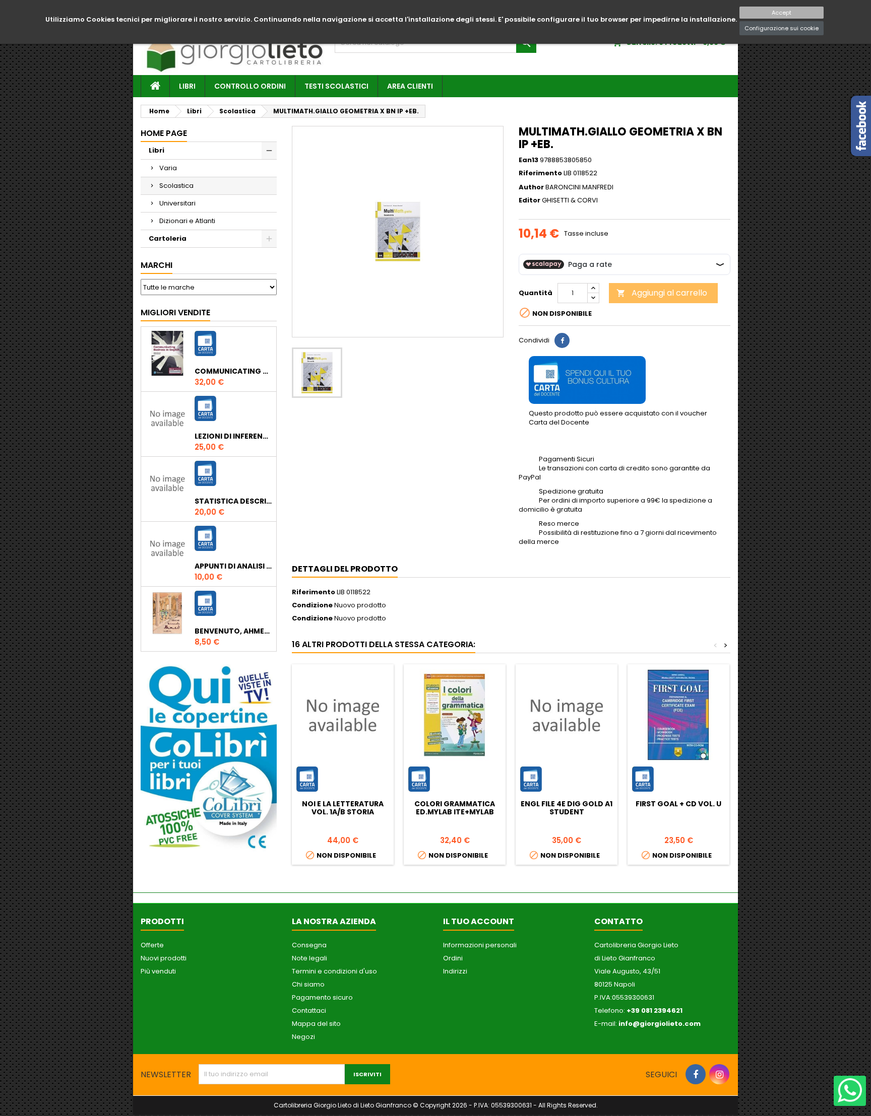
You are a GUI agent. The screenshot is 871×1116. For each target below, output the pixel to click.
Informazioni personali (480, 945)
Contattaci (309, 1010)
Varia (168, 168)
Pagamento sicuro (322, 997)
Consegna (309, 945)
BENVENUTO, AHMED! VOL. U (233, 631)
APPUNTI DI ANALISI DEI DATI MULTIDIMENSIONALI (233, 566)
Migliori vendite (175, 312)
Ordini (453, 958)
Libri (187, 86)
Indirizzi (455, 971)
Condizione (312, 605)
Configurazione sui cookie (781, 28)
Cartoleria (167, 238)
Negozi (303, 1036)
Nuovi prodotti (163, 958)
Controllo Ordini (250, 86)
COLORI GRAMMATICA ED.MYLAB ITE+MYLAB (454, 808)
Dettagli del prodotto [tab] (345, 569)
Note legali (309, 958)
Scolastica (176, 185)
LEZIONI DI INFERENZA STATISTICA (233, 436)
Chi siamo (308, 984)
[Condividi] (562, 340)
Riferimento (540, 173)
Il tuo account (478, 921)
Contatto (618, 921)
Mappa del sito (316, 1023)
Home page (164, 133)
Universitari (177, 203)
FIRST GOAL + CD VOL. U (678, 804)
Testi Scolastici (336, 86)
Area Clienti (410, 86)
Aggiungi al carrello (661, 293)
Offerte (152, 945)
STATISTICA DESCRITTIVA (233, 501)
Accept (781, 13)
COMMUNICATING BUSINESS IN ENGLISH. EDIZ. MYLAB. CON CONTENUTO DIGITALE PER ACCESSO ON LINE (233, 371)
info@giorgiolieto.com (659, 1023)
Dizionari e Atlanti (187, 221)
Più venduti (158, 971)
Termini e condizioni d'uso (334, 971)
